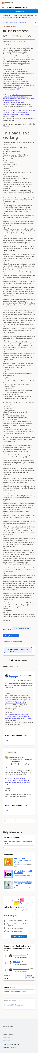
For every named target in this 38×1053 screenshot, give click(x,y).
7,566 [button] (22, 757)
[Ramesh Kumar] (6, 757)
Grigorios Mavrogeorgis (21, 969)
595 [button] (28, 955)
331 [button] (32, 968)
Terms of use (6, 1038)
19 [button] (20, 676)
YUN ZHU (16, 962)
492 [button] (25, 41)
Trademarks (6, 1041)
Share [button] (23, 36)
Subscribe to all (19, 936)
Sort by (5, 666)
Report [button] (31, 36)
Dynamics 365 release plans (13, 1005)
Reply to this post (11, 636)
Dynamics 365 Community (17, 7)
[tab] (17, 661)
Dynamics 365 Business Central (21, 628)
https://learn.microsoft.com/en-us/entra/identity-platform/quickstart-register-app (19, 86)
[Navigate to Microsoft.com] (7, 3)
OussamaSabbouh (19, 955)
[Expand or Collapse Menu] (3, 7)
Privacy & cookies (8, 1034)
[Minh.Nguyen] (6, 676)
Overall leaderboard (30, 977)
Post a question (19, 11)
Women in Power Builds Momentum (23, 872)
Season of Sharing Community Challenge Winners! (22, 860)
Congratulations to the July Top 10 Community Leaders (23, 883)
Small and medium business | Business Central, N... (18, 16)
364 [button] (22, 962)
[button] (35, 7)
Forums (20, 16)
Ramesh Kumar (14, 757)
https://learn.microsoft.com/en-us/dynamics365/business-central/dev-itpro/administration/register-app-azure (16, 81)
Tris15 (21, 41)
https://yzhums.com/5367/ (11, 89)
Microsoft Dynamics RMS (15, 931)
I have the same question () (13, 641)
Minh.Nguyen (13, 676)
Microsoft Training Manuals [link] (15, 991)
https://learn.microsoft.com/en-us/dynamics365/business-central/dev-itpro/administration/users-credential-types (17, 781)
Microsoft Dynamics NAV (15, 928)
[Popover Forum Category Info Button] (6, 912)
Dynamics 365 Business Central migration (17, 924)
